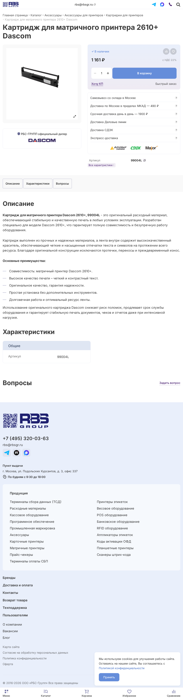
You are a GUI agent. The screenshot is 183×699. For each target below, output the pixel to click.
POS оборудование (112, 515)
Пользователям (15, 615)
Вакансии (10, 631)
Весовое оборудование (115, 508)
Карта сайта (11, 647)
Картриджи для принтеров (124, 15)
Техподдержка (15, 608)
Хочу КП (97, 84)
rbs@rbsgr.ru (84, 4)
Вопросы (62, 183)
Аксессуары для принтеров (84, 15)
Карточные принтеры (27, 541)
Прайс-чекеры (21, 555)
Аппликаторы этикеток (115, 535)
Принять (109, 677)
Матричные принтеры (27, 548)
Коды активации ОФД (114, 541)
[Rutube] (17, 453)
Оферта (8, 664)
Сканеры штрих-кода (114, 555)
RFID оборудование (112, 528)
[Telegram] (154, 4)
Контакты (10, 593)
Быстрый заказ (165, 84)
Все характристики (100, 165)
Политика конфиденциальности (24, 658)
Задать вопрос (169, 383)
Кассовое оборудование (29, 515)
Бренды (9, 578)
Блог (6, 638)
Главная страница (15, 15)
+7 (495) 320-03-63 (26, 438)
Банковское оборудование (118, 521)
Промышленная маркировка (32, 528)
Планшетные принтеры (115, 548)
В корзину (144, 73)
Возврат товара (15, 600)
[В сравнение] (166, 51)
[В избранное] (173, 51)
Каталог (36, 15)
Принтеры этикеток (112, 502)
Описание (13, 183)
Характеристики (38, 183)
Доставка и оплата (18, 585)
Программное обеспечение (32, 521)
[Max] (162, 4)
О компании (12, 624)
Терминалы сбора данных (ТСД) (35, 502)
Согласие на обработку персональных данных (35, 652)
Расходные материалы (28, 508)
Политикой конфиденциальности (121, 668)
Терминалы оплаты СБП (29, 561)
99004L (136, 160)
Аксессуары (53, 15)
